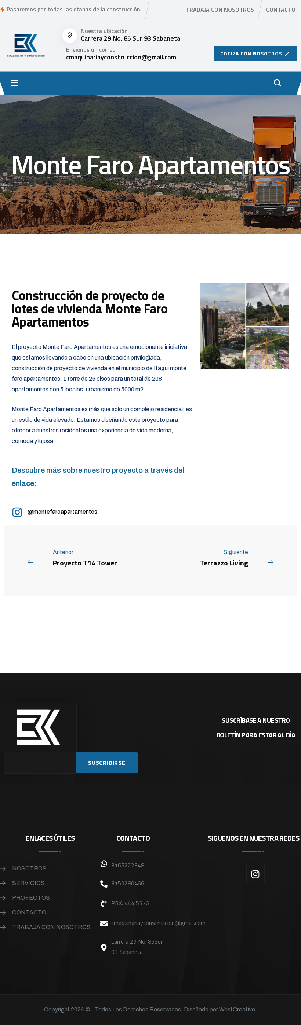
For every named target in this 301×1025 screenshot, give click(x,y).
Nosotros (29, 868)
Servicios (28, 883)
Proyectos (31, 898)
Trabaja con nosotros (220, 9)
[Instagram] (255, 874)
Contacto (280, 9)
